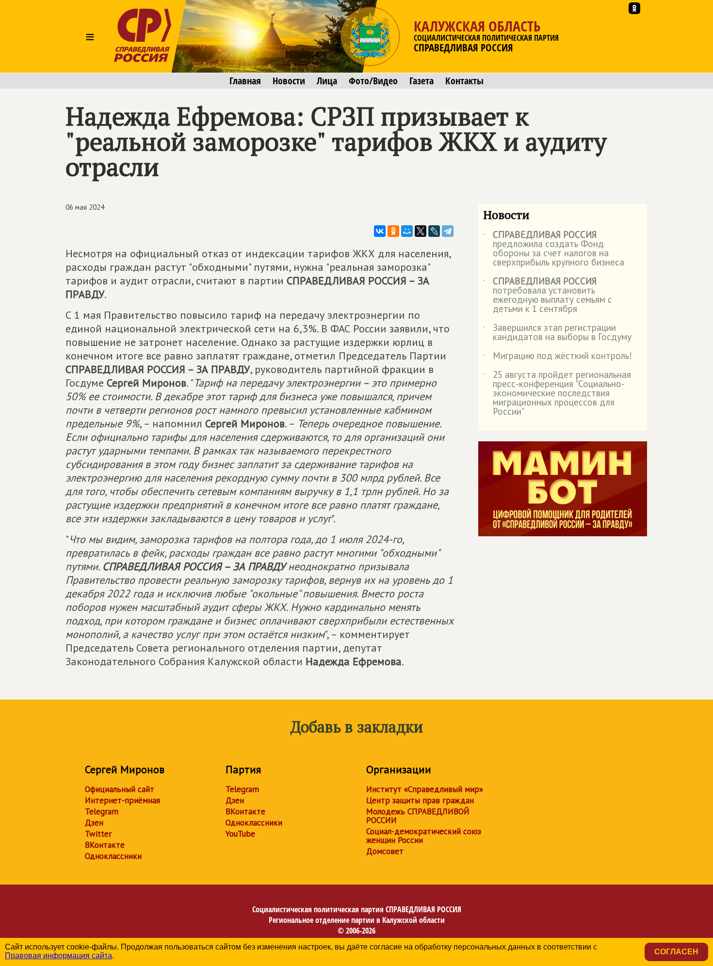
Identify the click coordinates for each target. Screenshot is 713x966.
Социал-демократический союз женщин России (423, 835)
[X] (420, 231)
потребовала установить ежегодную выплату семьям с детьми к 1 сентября (547, 295)
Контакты (464, 81)
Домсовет (385, 851)
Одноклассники (113, 856)
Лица (327, 81)
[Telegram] (448, 231)
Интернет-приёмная (122, 800)
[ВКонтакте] (380, 231)
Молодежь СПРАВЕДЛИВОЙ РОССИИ (418, 816)
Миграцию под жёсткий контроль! (557, 357)
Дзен (94, 822)
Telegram (101, 811)
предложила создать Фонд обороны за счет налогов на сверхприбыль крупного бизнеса (553, 249)
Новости (289, 81)
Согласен (676, 952)
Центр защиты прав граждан (420, 800)
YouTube (240, 833)
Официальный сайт (119, 789)
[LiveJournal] (434, 231)
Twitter (98, 833)
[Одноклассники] (393, 231)
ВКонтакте (105, 845)
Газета (421, 81)
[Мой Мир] (407, 231)
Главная (245, 81)
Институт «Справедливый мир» (424, 789)
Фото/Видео (373, 81)
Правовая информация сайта (58, 955)
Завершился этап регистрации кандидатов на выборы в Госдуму (557, 333)
